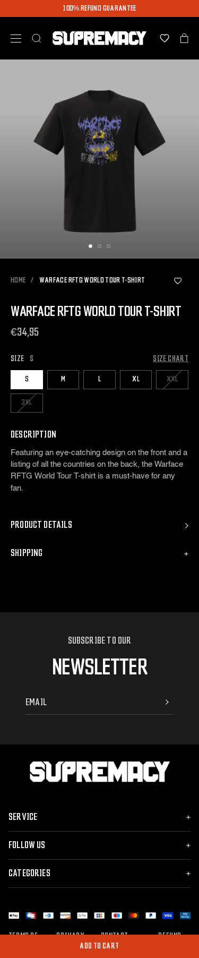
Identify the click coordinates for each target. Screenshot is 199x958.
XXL (172, 379)
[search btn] (36, 38)
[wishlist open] (164, 38)
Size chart (170, 359)
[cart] (184, 38)
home (18, 280)
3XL (26, 402)
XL (136, 379)
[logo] (99, 38)
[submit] (167, 702)
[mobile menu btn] (16, 38)
